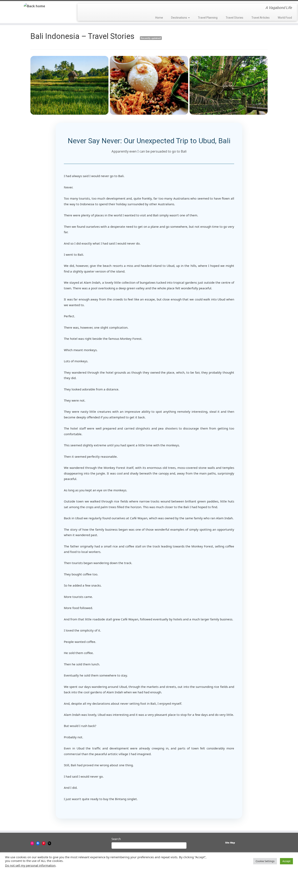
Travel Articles (260, 17)
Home (159, 17)
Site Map (230, 842)
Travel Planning (208, 17)
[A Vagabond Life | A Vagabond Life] (34, 6)
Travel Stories (234, 17)
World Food (285, 17)
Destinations (179, 17)
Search (116, 839)
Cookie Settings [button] (265, 861)
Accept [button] (286, 861)
